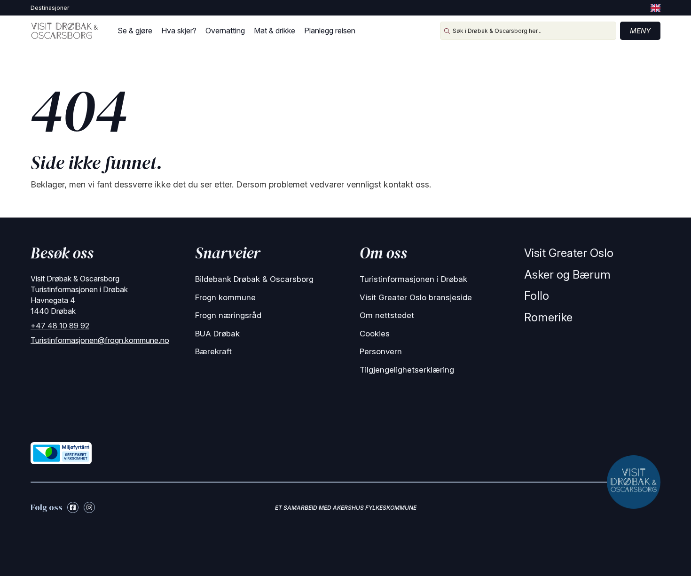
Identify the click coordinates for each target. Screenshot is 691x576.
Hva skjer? (178, 30)
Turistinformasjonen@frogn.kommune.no (100, 340)
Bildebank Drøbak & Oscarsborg (254, 279)
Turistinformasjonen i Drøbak (413, 279)
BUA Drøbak (217, 333)
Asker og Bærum (567, 274)
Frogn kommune (225, 297)
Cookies (375, 333)
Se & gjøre (135, 30)
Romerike (548, 317)
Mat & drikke (274, 30)
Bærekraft (213, 351)
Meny (640, 30)
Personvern (381, 351)
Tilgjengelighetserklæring (407, 369)
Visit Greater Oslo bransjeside (416, 297)
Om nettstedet (387, 315)
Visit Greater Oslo (568, 253)
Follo (536, 296)
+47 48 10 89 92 (60, 325)
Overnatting (225, 30)
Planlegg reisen (329, 30)
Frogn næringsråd (228, 315)
